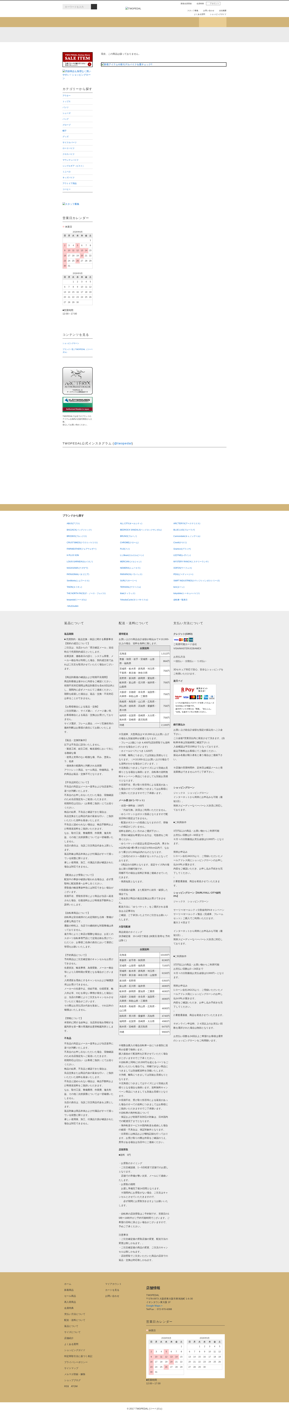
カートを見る (112, 1290)
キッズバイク (156, 47)
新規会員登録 (186, 4)
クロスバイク (156, 42)
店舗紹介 (185, 22)
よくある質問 (199, 14)
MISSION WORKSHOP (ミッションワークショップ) (158, 34)
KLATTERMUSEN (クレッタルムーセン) (99, 34)
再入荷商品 (70, 1302)
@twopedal (123, 443)
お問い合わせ (208, 11)
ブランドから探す (130, 22)
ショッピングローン (71, 343)
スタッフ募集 (192, 11)
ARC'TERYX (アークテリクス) (70, 34)
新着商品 (69, 1290)
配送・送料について (74, 1320)
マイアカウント (113, 1284)
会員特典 (200, 4)
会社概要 (222, 11)
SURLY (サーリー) (202, 34)
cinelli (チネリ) (217, 34)
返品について (71, 1326)
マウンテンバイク (198, 42)
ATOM (74, 1386)
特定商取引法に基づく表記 (78, 1356)
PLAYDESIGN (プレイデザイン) (129, 34)
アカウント (214, 4)
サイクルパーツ (77, 42)
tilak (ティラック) (84, 34)
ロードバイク (116, 42)
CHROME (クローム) (114, 34)
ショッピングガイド (218, 14)
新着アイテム (76, 22)
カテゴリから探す (103, 22)
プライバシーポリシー (76, 1362)
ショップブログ (212, 22)
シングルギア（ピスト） (82, 47)
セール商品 (70, 1296)
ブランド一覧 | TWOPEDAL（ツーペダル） (78, 350)
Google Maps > (154, 1305)
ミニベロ (114, 47)
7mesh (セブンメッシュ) (188, 34)
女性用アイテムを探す (158, 22)
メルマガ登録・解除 (74, 1374)
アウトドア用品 (197, 47)
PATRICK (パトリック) (173, 34)
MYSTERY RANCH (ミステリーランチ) (143, 34)
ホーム (67, 1284)
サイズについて (72, 1332)
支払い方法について (74, 1314)
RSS (66, 1386)
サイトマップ (71, 1368)
